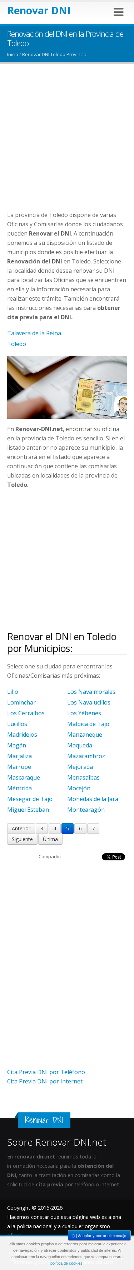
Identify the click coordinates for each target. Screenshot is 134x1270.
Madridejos (22, 734)
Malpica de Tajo (88, 724)
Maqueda (79, 745)
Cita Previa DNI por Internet (45, 1081)
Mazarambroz (86, 756)
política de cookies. (67, 1263)
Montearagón (86, 810)
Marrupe (19, 767)
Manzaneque (84, 734)
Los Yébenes (84, 713)
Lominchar (21, 702)
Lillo (12, 692)
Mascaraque (23, 777)
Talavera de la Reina (34, 333)
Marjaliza (19, 756)
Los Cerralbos (26, 713)
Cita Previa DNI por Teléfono (46, 1072)
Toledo (16, 344)
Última (50, 839)
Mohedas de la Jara (92, 799)
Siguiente (22, 839)
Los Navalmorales (91, 692)
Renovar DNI (39, 10)
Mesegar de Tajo (30, 799)
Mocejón (78, 788)
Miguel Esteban (28, 810)
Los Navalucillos (88, 702)
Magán (16, 745)
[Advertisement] (67, 143)
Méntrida (19, 788)
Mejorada (80, 767)
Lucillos (17, 724)
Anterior (21, 828)
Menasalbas (83, 777)
